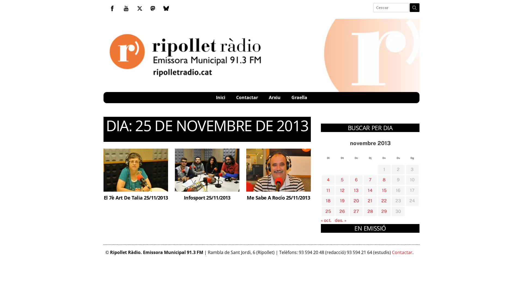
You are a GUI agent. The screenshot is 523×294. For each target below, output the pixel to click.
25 (328, 211)
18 (328, 200)
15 (384, 190)
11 (328, 190)
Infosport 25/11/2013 (207, 197)
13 (356, 190)
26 (342, 211)
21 (370, 200)
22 (384, 200)
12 (342, 190)
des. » (340, 220)
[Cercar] (414, 7)
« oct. (326, 220)
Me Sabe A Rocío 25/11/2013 (278, 197)
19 (342, 200)
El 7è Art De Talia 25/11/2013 (136, 197)
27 (356, 211)
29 (384, 211)
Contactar (247, 97)
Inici (220, 97)
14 (370, 190)
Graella (299, 97)
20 (356, 200)
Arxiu (275, 97)
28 (370, 211)
